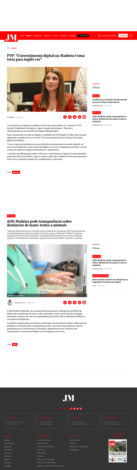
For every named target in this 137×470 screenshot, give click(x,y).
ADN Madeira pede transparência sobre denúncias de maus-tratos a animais (109, 119)
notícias (16, 172)
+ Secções (71, 36)
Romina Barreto (97, 106)
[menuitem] (22, 35)
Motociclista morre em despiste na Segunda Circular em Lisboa (110, 280)
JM (8, 48)
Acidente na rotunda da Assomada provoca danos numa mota (109, 100)
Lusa (93, 285)
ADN (14, 344)
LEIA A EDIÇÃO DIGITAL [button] (118, 435)
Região (14, 48)
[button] (130, 35)
